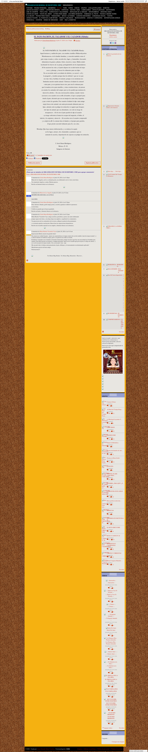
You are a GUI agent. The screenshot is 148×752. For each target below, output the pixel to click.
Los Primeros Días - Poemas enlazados (111, 643)
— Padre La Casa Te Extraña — (111, 595)
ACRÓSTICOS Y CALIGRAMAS (111, 544)
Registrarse (112, 1)
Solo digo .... (118, 171)
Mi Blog (47, 29)
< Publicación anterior (33, 163)
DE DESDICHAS (120, 315)
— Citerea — (111, 606)
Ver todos (121, 332)
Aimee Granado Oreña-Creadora (45, 749)
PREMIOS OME (111, 435)
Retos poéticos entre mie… (114, 501)
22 (113, 413)
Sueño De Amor (111, 630)
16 (113, 462)
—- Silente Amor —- (111, 654)
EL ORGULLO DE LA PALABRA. (111, 680)
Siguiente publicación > (92, 163)
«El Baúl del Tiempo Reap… (115, 409)
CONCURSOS (111, 427)
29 (113, 431)
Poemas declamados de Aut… (115, 450)
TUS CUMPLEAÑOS (111, 691)
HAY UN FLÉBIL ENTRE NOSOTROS (111, 704)
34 (110, 439)
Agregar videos (108, 728)
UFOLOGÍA (110, 466)
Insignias (79, 749)
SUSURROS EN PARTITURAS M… (115, 519)
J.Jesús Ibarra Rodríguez (48, 40)
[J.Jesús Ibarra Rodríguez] (29, 41)
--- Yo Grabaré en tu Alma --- (111, 666)
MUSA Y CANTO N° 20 (113, 536)
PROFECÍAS (110, 510)
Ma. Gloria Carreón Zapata (112, 683)
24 (113, 531)
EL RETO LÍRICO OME (113, 527)
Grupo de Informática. (113, 443)
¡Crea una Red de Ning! (16, 1)
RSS (27, 260)
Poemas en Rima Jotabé (113, 458)
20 (113, 549)
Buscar (146, 1)
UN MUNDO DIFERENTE (110, 717)
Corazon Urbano (111, 402)
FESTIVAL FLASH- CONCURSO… (112, 474)
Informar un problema (90, 749)
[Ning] (4, 1)
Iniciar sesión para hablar (136, 750)
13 (110, 431)
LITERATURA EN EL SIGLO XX (115, 492)
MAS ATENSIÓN (120, 270)
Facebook (38, 158)
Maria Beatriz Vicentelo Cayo (48, 231)
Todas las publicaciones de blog (35, 29)
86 (110, 413)
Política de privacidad (103, 749)
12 (113, 524)
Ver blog (78, 40)
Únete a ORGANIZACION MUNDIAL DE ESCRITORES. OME (43, 174)
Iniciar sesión (120, 1)
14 (110, 423)
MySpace (30, 158)
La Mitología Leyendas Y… (114, 419)
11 (113, 487)
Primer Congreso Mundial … (115, 561)
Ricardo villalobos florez (111, 694)
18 (113, 439)
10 (113, 497)
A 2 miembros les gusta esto (43, 155)
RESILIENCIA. (120, 265)
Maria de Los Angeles (46, 193)
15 (113, 479)
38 (113, 539)
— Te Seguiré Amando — (111, 619)
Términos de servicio (116, 749)
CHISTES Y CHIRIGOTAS (114, 553)
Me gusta (31, 155)
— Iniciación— (111, 583)
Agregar (98, 29)
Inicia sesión (113, 37)
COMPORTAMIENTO (122, 324)
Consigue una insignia (118, 742)
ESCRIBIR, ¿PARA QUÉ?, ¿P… (115, 483)
